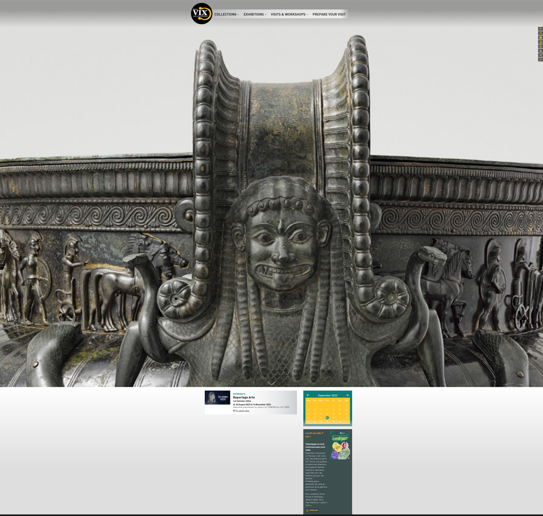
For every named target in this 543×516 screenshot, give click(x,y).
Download (314, 510)
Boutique (540, 51)
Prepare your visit (329, 14)
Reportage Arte (244, 397)
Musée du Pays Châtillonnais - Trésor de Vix (212, 6)
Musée (540, 33)
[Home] (201, 13)
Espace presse (540, 46)
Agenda (540, 38)
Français (540, 29)
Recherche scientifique (540, 42)
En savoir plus (242, 410)
